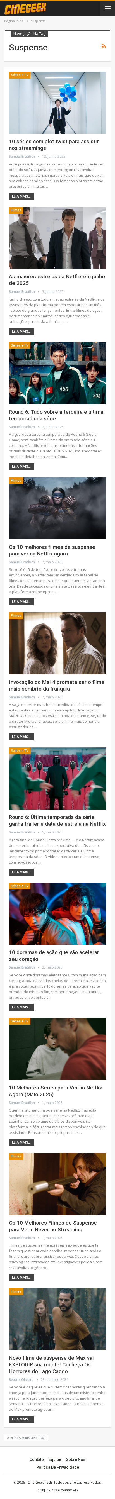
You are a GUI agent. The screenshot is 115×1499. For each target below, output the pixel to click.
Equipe (55, 1459)
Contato (37, 1459)
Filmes (16, 210)
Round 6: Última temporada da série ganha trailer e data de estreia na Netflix (57, 820)
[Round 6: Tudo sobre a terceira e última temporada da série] (57, 373)
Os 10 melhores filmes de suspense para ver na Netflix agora (52, 550)
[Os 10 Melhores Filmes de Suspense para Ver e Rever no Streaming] (57, 1184)
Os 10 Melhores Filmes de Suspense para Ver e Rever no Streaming (53, 1226)
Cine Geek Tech (40, 1482)
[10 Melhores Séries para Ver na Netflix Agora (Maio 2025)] (57, 1049)
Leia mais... (21, 196)
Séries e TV (19, 75)
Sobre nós (75, 1459)
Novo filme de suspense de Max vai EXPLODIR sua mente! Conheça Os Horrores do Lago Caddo (51, 1364)
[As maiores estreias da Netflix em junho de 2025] (57, 238)
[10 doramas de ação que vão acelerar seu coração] (57, 914)
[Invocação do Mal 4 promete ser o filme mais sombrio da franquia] (57, 643)
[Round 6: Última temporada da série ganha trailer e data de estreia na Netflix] (57, 778)
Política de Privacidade (57, 1467)
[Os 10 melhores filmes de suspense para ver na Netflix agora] (57, 508)
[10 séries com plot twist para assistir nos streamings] (57, 103)
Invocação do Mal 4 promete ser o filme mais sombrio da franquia (56, 685)
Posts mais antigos (27, 1438)
